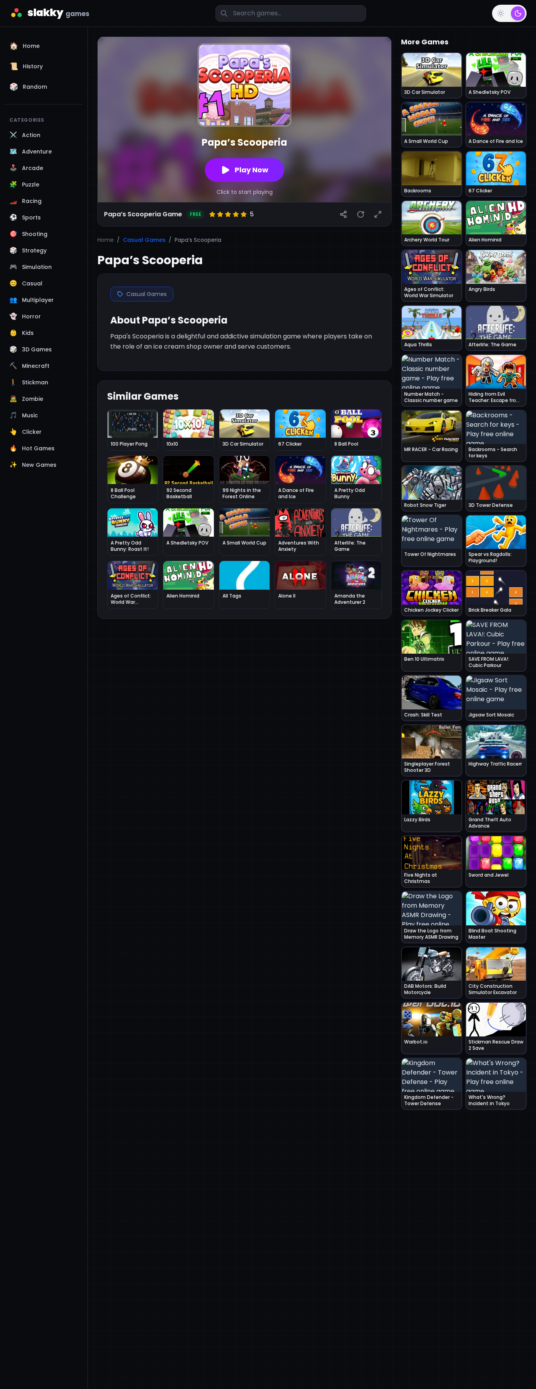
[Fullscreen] (378, 214)
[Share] (343, 214)
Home (105, 240)
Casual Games (144, 240)
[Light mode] (501, 13)
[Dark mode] (518, 13)
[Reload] (361, 214)
